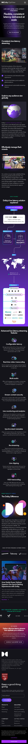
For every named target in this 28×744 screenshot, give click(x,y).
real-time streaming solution (13, 122)
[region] (14, 735)
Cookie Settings (14, 737)
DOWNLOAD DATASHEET (14, 207)
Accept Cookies (14, 741)
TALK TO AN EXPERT (14, 32)
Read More (4, 599)
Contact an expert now (13, 641)
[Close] (26, 728)
